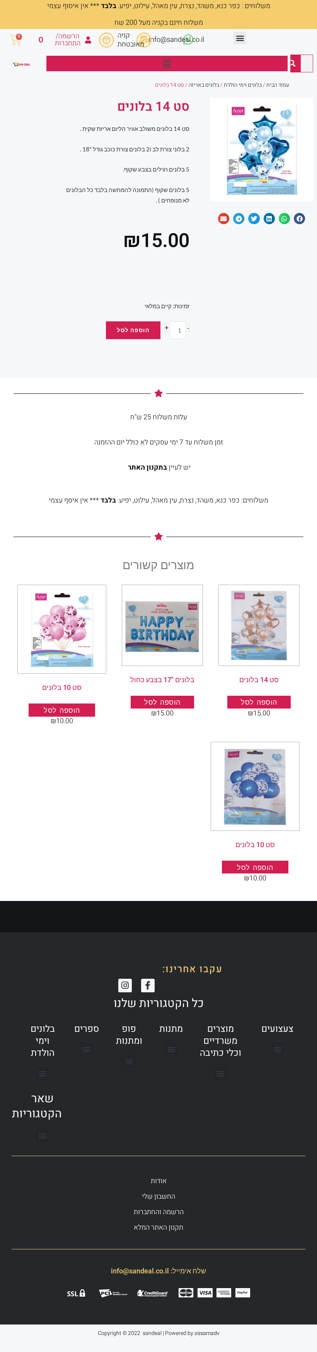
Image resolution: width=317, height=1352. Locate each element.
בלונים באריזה (204, 85)
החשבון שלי (158, 1196)
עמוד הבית (277, 85)
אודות (159, 1181)
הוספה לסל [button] (259, 702)
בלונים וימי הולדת (243, 85)
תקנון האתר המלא (158, 1227)
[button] (239, 38)
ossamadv (207, 1333)
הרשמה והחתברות (159, 1212)
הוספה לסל (133, 330)
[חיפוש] (292, 63)
